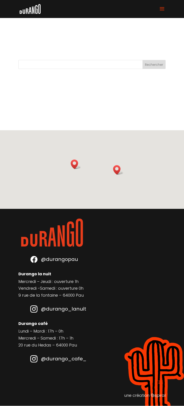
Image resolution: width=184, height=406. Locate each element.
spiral (158, 395)
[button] (76, 164)
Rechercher (154, 64)
